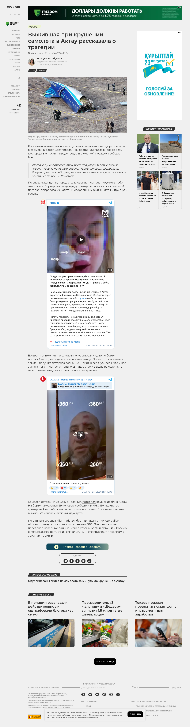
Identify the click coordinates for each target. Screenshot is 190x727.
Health (17, 56)
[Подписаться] (135, 687)
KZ (19, 15)
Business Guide (13, 45)
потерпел (89, 502)
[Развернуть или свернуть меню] (19, 78)
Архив (17, 70)
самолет (42, 71)
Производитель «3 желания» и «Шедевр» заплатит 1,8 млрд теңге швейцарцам (102, 608)
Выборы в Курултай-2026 (147, 716)
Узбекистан (15, 113)
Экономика (15, 59)
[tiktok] (104, 694)
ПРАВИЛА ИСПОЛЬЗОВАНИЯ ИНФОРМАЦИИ (154, 711)
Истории (16, 34)
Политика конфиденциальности (151, 701)
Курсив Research (12, 42)
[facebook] (118, 694)
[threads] (111, 694)
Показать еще (105, 661)
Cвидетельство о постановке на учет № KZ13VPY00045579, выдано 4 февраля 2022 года (51, 701)
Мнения (16, 66)
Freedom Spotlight (11, 97)
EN (15, 15)
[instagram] (83, 694)
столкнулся (46, 524)
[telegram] (90, 694)
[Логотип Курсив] (13, 7)
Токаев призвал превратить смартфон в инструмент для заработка (155, 608)
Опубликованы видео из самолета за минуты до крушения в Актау (76, 581)
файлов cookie (90, 717)
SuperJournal (14, 52)
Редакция (15, 86)
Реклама (16, 89)
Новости (16, 31)
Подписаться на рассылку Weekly (99, 684)
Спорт (17, 63)
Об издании (91, 701)
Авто (18, 38)
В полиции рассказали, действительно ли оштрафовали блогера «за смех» (50, 608)
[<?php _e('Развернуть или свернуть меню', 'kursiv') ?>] (19, 105)
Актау (32, 71)
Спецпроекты (14, 93)
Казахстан (15, 110)
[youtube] (97, 694)
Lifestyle (16, 49)
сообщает (115, 153)
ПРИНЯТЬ (135, 714)
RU (11, 15)
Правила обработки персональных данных (156, 706)
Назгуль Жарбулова (49, 58)
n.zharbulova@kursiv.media (49, 64)
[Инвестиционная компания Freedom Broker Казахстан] (12, 24)
